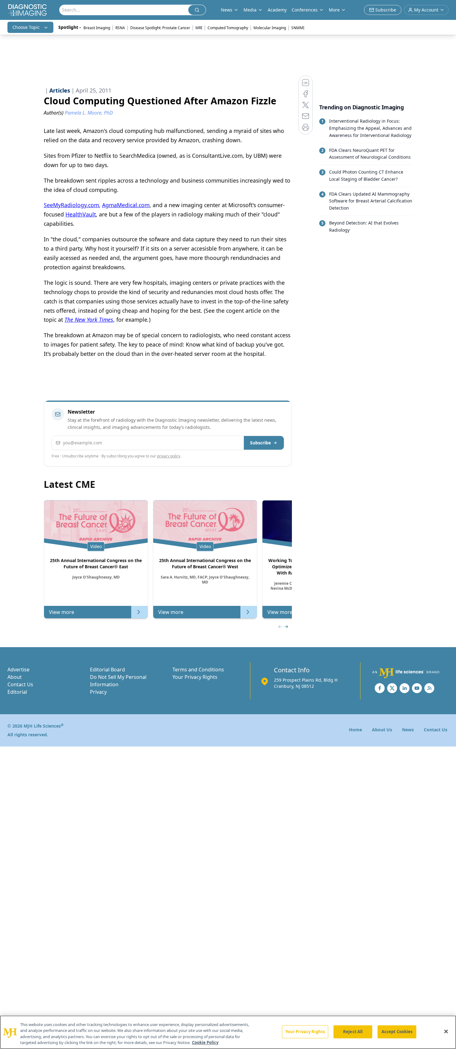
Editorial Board (107, 669)
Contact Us (20, 684)
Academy (277, 10)
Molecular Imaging (269, 27)
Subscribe (260, 443)
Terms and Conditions (198, 669)
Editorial (17, 691)
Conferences (305, 10)
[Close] (446, 1031)
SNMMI (297, 27)
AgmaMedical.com (126, 205)
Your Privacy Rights (194, 677)
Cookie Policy (205, 1042)
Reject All (353, 1031)
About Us (382, 730)
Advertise (18, 669)
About (14, 677)
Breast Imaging (96, 27)
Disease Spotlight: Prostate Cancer (160, 27)
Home (355, 730)
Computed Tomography (228, 27)
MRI (198, 27)
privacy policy (168, 456)
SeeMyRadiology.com (71, 205)
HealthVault (80, 214)
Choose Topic (26, 27)
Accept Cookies (397, 1031)
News (408, 730)
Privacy (98, 691)
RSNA (120, 27)
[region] (228, 1032)
